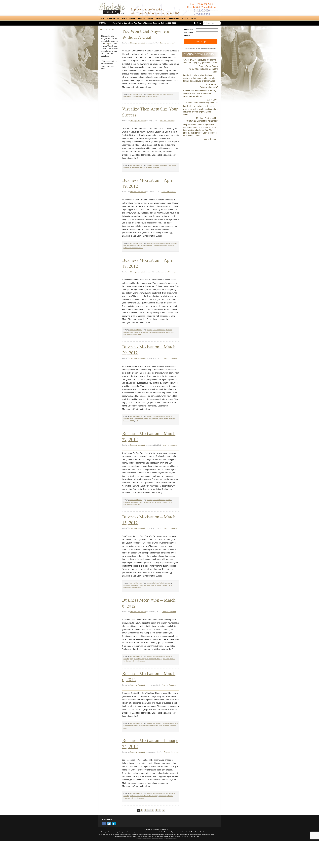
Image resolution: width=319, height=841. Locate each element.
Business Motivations (135, 94)
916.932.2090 (202, 10)
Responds (126, 798)
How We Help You (113, 18)
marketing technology (138, 96)
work (136, 421)
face (131, 332)
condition (168, 500)
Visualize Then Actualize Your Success (150, 112)
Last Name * (189, 32)
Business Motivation (153, 94)
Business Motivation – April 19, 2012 (147, 183)
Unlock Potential (128, 18)
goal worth (163, 94)
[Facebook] (104, 824)
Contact (194, 18)
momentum (162, 796)
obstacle (172, 658)
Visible (139, 334)
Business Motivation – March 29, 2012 (148, 349)
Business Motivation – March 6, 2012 (148, 676)
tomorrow (140, 248)
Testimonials (160, 18)
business (149, 243)
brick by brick (151, 723)
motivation (171, 245)
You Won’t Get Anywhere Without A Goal (145, 34)
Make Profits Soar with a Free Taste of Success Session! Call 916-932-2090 (144, 23)
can (167, 793)
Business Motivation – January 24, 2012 (150, 743)
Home (102, 18)
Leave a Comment (167, 42)
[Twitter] (109, 824)
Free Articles (174, 18)
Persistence (127, 661)
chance (168, 243)
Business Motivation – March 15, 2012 (148, 519)
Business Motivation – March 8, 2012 (148, 603)
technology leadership (152, 96)
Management (149, 245)
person (171, 502)
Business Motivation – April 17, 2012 (147, 263)
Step (160, 725)
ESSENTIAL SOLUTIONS (145, 18)
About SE (185, 18)
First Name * (189, 29)
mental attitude (156, 502)
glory (131, 658)
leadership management (137, 245)
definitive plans (164, 165)
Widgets (107, 43)
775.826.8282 (202, 14)
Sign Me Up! (201, 41)
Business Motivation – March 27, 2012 (148, 436)
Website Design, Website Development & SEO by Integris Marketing (156, 838)
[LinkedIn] (114, 824)
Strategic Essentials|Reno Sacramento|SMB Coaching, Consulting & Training (112, 7)
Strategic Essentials (138, 42)
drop (176, 723)
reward (171, 332)
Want (139, 504)
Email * (187, 36)
